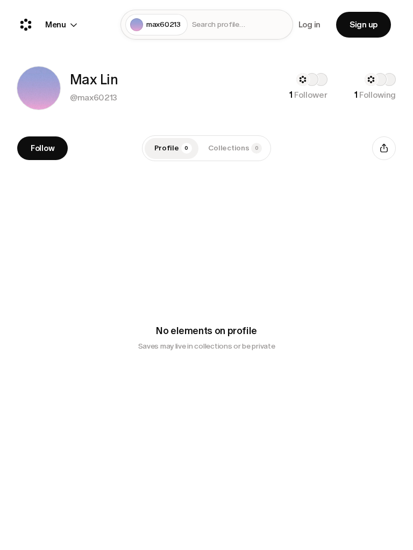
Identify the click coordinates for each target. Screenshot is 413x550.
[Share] (384, 148)
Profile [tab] (171, 148)
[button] (38, 88)
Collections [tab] (233, 148)
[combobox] (240, 25)
